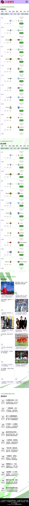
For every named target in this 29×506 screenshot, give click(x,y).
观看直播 (21, 23)
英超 (2, 11)
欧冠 (13, 11)
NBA (6, 11)
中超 (10, 11)
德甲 (17, 11)
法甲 (25, 11)
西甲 (21, 11)
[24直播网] (7, 2)
